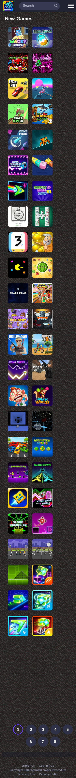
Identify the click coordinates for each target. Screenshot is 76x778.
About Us (28, 765)
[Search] (56, 6)
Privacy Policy (49, 774)
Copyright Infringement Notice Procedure (38, 770)
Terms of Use (26, 774)
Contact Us (46, 765)
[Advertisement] (38, 682)
